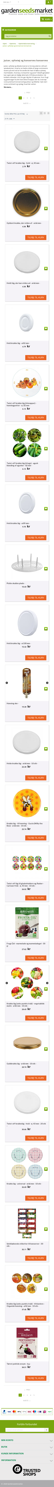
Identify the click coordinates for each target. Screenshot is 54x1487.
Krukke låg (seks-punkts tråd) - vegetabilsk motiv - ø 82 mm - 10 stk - (25, 1004)
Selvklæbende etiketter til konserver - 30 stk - (25, 1245)
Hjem (5, 43)
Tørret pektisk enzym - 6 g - (19, 1364)
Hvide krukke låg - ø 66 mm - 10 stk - (22, 763)
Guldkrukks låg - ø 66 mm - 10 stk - (21, 1063)
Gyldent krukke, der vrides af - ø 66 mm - (24, 223)
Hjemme (12, 43)
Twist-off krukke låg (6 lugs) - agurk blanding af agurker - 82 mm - (22, 464)
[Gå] (46, 1430)
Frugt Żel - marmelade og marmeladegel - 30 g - (26, 944)
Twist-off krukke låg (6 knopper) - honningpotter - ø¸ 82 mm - (21, 404)
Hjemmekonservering (26, 43)
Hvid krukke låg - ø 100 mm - (19, 643)
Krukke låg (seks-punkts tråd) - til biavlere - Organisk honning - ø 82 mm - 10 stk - (26, 1305)
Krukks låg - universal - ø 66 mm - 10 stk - (24, 1184)
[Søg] (49, 36)
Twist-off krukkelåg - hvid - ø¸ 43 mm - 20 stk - (26, 1124)
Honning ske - (13, 703)
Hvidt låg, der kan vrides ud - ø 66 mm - (23, 283)
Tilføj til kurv (36, 177)
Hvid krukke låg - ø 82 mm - (18, 343)
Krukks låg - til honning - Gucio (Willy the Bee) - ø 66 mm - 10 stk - (25, 824)
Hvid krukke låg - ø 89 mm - (18, 523)
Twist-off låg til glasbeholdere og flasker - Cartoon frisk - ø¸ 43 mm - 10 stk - (25, 884)
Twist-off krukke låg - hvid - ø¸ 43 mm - (23, 163)
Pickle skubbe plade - (16, 583)
